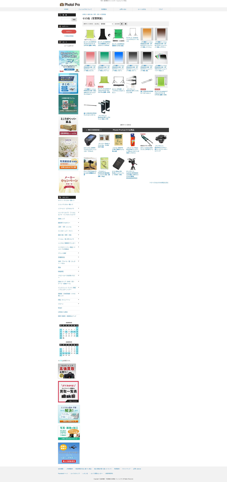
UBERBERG (109, 473)
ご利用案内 (69, 469)
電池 (59, 267)
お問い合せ (123, 9)
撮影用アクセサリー (64, 222)
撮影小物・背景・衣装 (93, 14)
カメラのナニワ (75, 473)
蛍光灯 (60, 308)
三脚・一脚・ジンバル (64, 227)
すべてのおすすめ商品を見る (159, 182)
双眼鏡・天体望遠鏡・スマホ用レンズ (66, 294)
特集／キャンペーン (64, 300)
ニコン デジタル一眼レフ (65, 204)
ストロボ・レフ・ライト (65, 231)
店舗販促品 (61, 257)
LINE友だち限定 (63, 312)
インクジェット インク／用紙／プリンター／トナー (67, 288)
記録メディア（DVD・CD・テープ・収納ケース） (66, 282)
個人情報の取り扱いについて (103, 469)
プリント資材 (62, 253)
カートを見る (142, 9)
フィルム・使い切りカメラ (66, 239)
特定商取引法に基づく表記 (84, 469)
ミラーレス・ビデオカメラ (66, 208)
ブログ (161, 9)
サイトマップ (126, 469)
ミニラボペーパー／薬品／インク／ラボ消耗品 (66, 248)
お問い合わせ (137, 469)
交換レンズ (61, 218)
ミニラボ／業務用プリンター (66, 243)
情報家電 (60, 271)
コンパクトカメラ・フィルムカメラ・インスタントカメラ (66, 213)
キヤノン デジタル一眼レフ (66, 200)
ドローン (60, 304)
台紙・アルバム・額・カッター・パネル (66, 262)
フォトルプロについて (85, 9)
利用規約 (117, 469)
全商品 (84, 14)
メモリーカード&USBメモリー (66, 276)
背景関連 (103, 14)
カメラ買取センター (97, 473)
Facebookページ (63, 473)
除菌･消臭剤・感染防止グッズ (67, 316)
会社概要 (60, 469)
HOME (66, 9)
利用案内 (104, 9)
